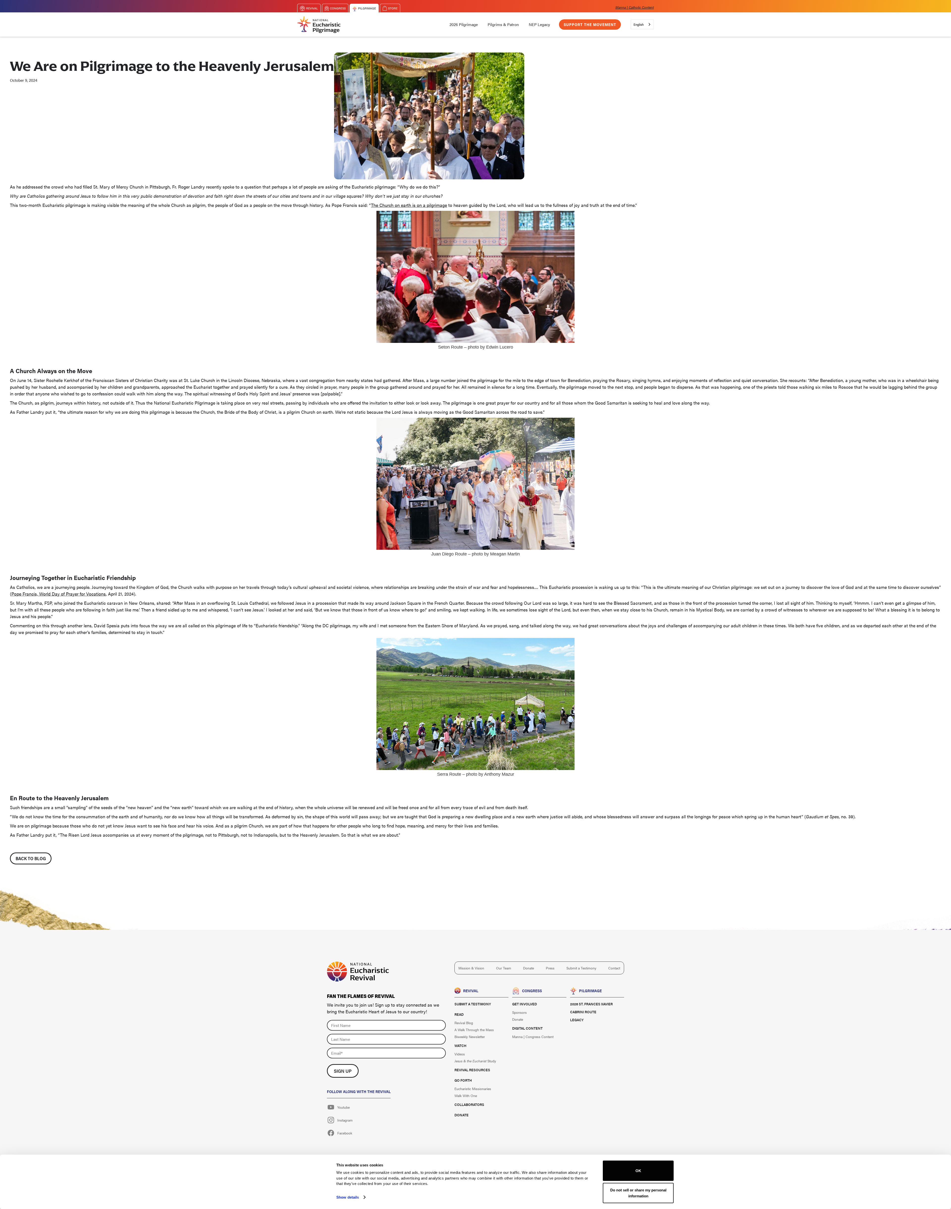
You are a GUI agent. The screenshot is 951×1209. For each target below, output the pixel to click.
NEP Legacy (539, 24)
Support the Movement (590, 24)
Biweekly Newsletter (469, 1036)
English (639, 24)
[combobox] (642, 24)
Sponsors (519, 1012)
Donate (528, 967)
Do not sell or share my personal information (638, 1193)
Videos (459, 1053)
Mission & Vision (471, 967)
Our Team (503, 967)
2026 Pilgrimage (463, 24)
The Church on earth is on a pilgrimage (409, 205)
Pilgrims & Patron (503, 24)
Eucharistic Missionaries (472, 1088)
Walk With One (465, 1095)
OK (638, 1171)
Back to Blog (31, 858)
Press (550, 967)
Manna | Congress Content (533, 1036)
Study (475, 1060)
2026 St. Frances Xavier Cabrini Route (591, 1007)
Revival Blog (463, 1022)
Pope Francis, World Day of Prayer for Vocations (58, 594)
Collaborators (469, 1104)
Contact (614, 967)
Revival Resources (472, 1069)
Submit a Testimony (581, 967)
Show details (347, 1197)
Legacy (577, 1019)
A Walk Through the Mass (474, 1029)
